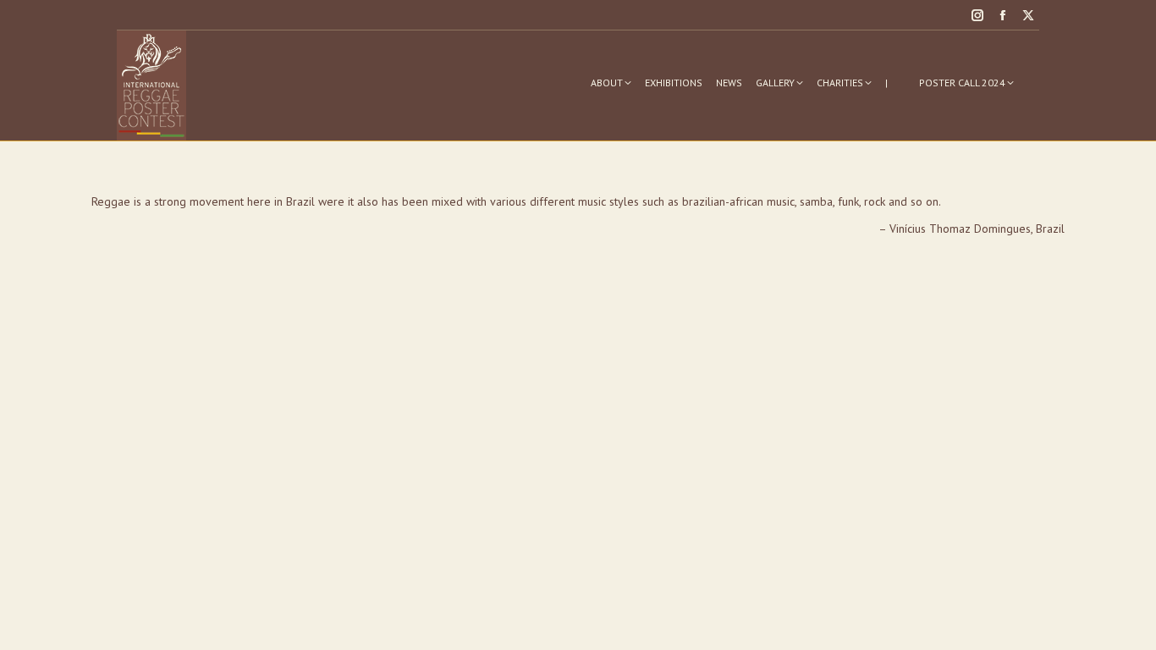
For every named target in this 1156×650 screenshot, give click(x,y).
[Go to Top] (1131, 625)
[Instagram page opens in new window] (977, 15)
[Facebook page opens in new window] (1003, 15)
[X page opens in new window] (1028, 15)
